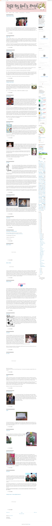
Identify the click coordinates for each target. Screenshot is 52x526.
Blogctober (40, 165)
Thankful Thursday (42, 197)
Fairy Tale (8, 471)
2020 (40, 218)
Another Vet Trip (9, 51)
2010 (40, 229)
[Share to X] (10, 47)
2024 (40, 214)
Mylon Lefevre (8, 244)
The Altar (7, 162)
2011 (40, 228)
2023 (40, 215)
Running (39, 192)
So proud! (8, 332)
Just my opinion (42, 178)
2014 (40, 225)
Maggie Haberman (40, 115)
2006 (40, 274)
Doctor (41, 167)
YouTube (42, 210)
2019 (40, 219)
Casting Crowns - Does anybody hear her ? (13, 494)
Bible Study (40, 164)
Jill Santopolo (42, 93)
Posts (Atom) (11, 515)
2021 (40, 217)
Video (43, 201)
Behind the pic (44, 163)
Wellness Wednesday (41, 206)
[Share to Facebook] (11, 47)
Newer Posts (8, 512)
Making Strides (8, 281)
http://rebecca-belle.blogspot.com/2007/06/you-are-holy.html (14, 233)
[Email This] (9, 47)
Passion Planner (28, 12)
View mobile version (21, 513)
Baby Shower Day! (42, 263)
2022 (40, 216)
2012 (40, 227)
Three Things (42, 199)
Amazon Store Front (21, 12)
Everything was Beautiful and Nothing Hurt (42, 105)
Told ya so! (8, 430)
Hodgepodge (40, 176)
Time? (7, 140)
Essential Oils (40, 168)
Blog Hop (44, 164)
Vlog (39, 202)
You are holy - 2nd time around (11, 231)
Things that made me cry (41, 198)
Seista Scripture (43, 192)
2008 (40, 231)
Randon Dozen (40, 191)
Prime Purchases (42, 187)
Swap (39, 195)
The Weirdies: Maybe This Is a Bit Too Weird (43, 109)
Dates (7, 410)
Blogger (29, 524)
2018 (40, 220)
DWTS (43, 167)
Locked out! (8, 217)
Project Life (43, 189)
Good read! (8, 122)
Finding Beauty (40, 169)
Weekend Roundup (42, 204)
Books (13, 12)
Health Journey (41, 174)
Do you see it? (8, 196)
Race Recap (41, 190)
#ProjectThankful (41, 161)
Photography (40, 185)
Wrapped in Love (43, 209)
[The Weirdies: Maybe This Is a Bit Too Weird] (40, 109)
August (41, 238)
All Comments (41, 142)
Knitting (44, 179)
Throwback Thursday (41, 200)
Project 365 (40, 188)
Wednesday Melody (43, 202)
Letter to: (40, 180)
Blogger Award (43, 165)
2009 (40, 230)
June (40, 269)
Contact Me (16, 12)
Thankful (40, 196)
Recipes (43, 191)
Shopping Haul (41, 193)
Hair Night (8, 314)
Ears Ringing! (8, 96)
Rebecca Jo (44, 15)
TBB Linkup (42, 195)
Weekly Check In (41, 205)
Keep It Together (41, 179)
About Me (10, 12)
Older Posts (35, 512)
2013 (40, 226)
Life (43, 180)
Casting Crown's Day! (10, 82)
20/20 (7, 375)
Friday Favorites (42, 171)
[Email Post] (8, 47)
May (40, 270)
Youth (39, 210)
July (40, 268)
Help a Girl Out (42, 175)
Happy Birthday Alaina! (42, 239)
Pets (42, 184)
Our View (7, 353)
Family (43, 168)
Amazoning (40, 163)
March (41, 271)
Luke (40, 182)
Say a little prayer (9, 391)
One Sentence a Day (42, 183)
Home (7, 12)
